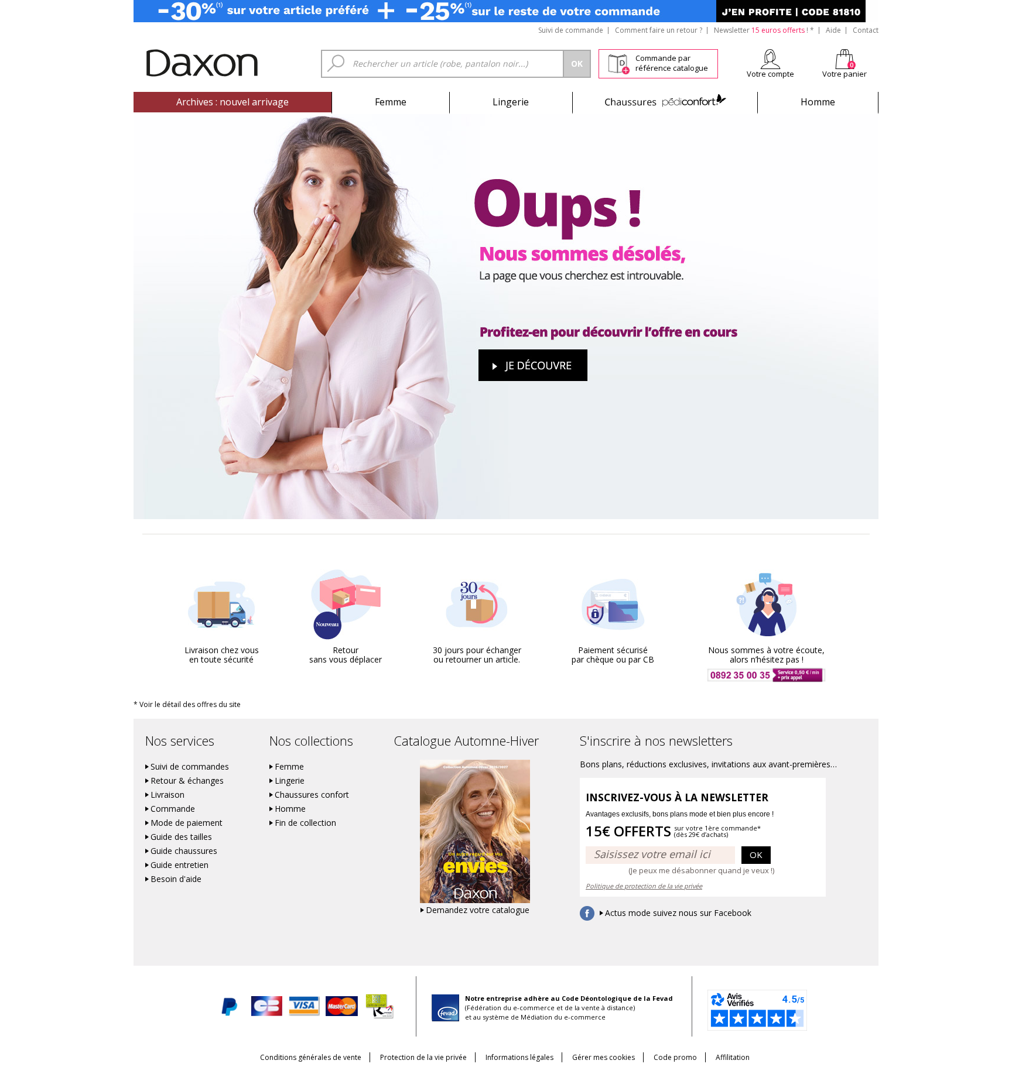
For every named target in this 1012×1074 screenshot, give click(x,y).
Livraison (167, 795)
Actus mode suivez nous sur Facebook (678, 913)
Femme (390, 101)
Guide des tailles (181, 837)
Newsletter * (764, 30)
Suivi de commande (570, 30)
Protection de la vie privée (423, 1057)
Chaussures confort (312, 795)
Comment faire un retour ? (658, 30)
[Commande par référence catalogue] (619, 62)
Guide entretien (179, 865)
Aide (833, 30)
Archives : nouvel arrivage (232, 101)
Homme (818, 101)
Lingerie (511, 101)
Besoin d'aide (176, 879)
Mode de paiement (187, 823)
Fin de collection (305, 823)
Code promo (675, 1057)
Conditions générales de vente (310, 1057)
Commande (173, 809)
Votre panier (844, 73)
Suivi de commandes (190, 767)
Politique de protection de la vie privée (644, 885)
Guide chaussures (184, 851)
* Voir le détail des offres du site (187, 704)
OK (756, 854)
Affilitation (733, 1057)
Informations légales (519, 1057)
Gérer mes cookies (603, 1057)
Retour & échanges (187, 781)
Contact (865, 30)
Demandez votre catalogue (477, 910)
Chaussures (665, 101)
